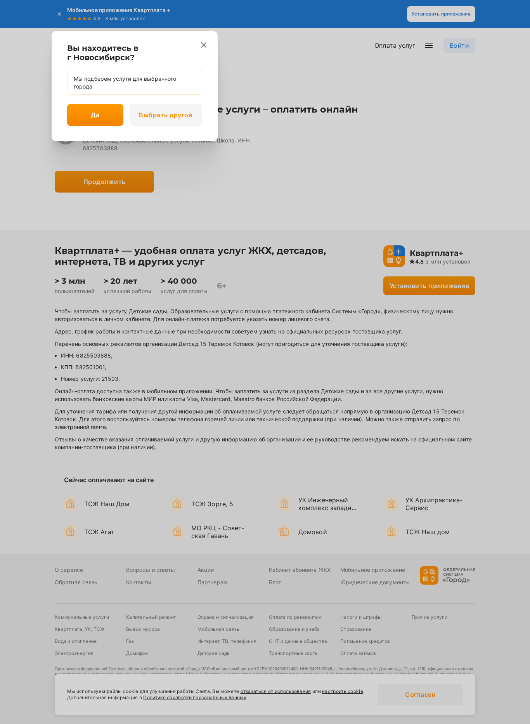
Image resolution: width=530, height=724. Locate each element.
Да (95, 115)
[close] (203, 45)
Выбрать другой (165, 115)
